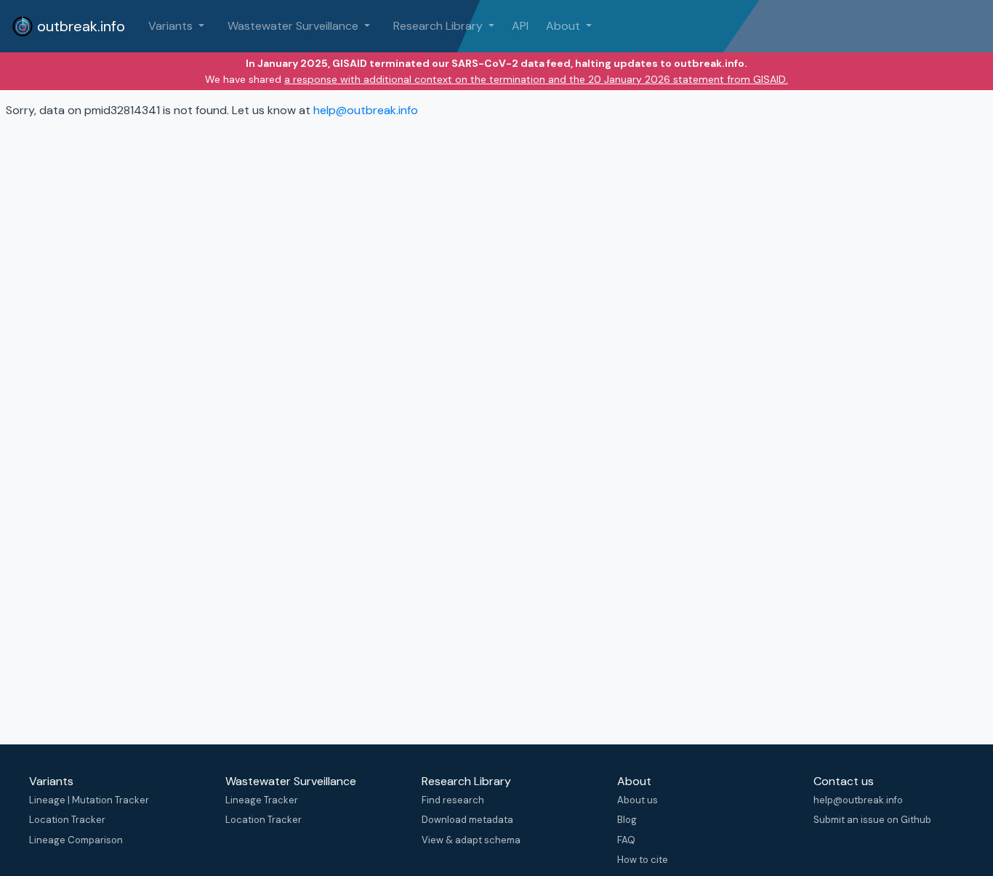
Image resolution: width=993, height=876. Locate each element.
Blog (627, 819)
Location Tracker (67, 819)
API (520, 25)
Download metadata (467, 819)
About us (637, 800)
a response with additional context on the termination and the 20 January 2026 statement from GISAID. (536, 79)
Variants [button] (172, 25)
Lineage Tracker (261, 800)
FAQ (626, 840)
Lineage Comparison (76, 840)
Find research (453, 800)
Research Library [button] (439, 25)
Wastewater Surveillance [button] (294, 25)
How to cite (642, 859)
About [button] (564, 25)
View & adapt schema (471, 840)
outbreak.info (79, 26)
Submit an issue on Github (872, 819)
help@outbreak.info (365, 110)
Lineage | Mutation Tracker (89, 800)
